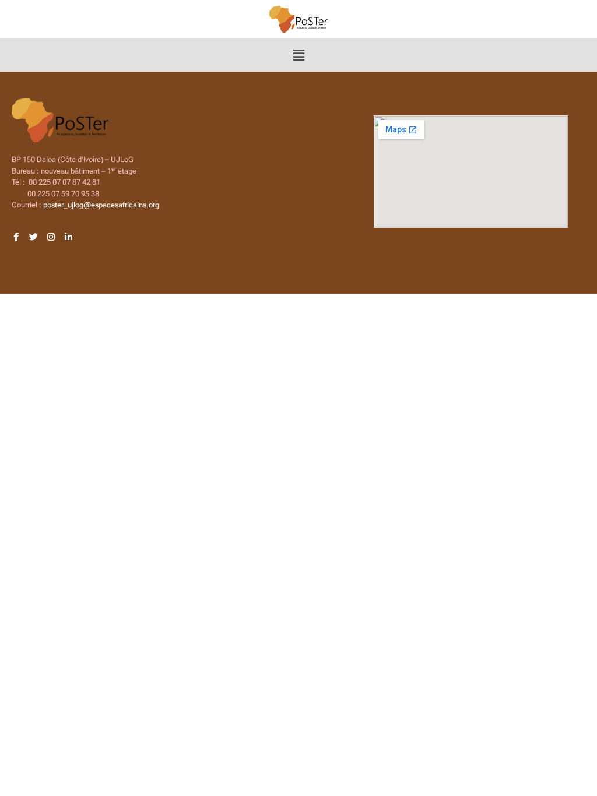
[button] (298, 55)
